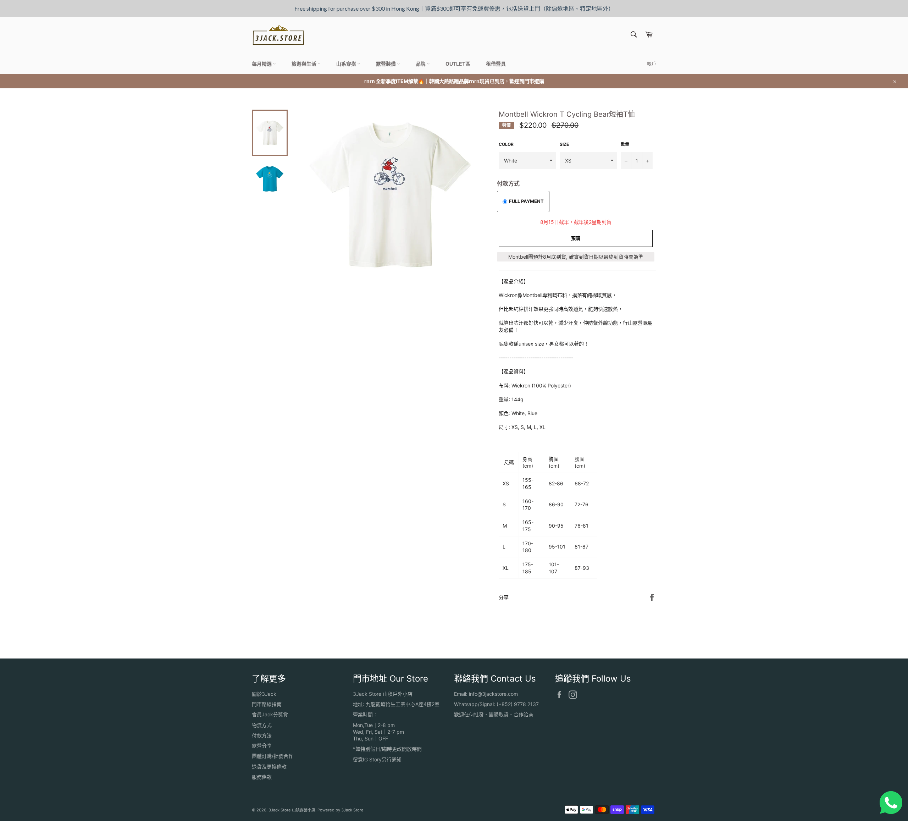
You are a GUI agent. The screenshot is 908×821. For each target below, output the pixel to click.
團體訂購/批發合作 (272, 756)
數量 (625, 144)
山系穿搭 (346, 64)
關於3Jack (264, 694)
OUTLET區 (457, 64)
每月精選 (262, 64)
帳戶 (651, 63)
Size (564, 144)
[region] (454, 8)
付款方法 (262, 735)
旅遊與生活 (304, 64)
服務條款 (262, 777)
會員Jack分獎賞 (270, 714)
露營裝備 (386, 64)
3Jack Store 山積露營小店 (291, 810)
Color (506, 144)
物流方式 (262, 725)
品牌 (421, 64)
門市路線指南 (267, 704)
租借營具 (496, 64)
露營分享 (262, 746)
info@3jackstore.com (493, 694)
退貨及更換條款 (269, 767)
